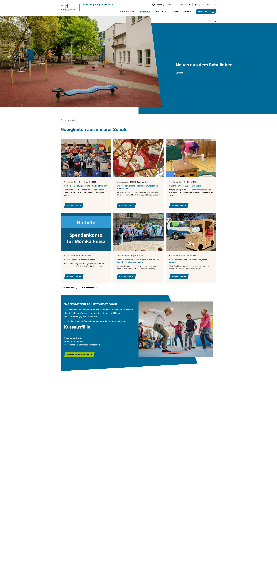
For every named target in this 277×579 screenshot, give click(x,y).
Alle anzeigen (88, 288)
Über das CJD (181, 4)
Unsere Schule (127, 11)
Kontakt (175, 11)
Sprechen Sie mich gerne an (77, 354)
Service (187, 11)
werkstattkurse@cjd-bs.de (76, 316)
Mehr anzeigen (68, 288)
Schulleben (144, 11)
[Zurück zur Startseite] (62, 120)
